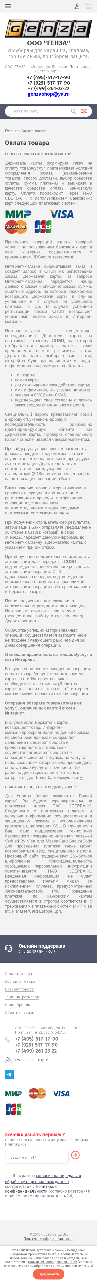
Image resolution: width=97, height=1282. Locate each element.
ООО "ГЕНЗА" (48, 43)
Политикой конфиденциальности (31, 1189)
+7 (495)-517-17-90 (48, 77)
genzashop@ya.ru (49, 94)
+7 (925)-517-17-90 (48, 83)
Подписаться (78, 1155)
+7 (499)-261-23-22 (48, 88)
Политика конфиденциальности (48, 1239)
